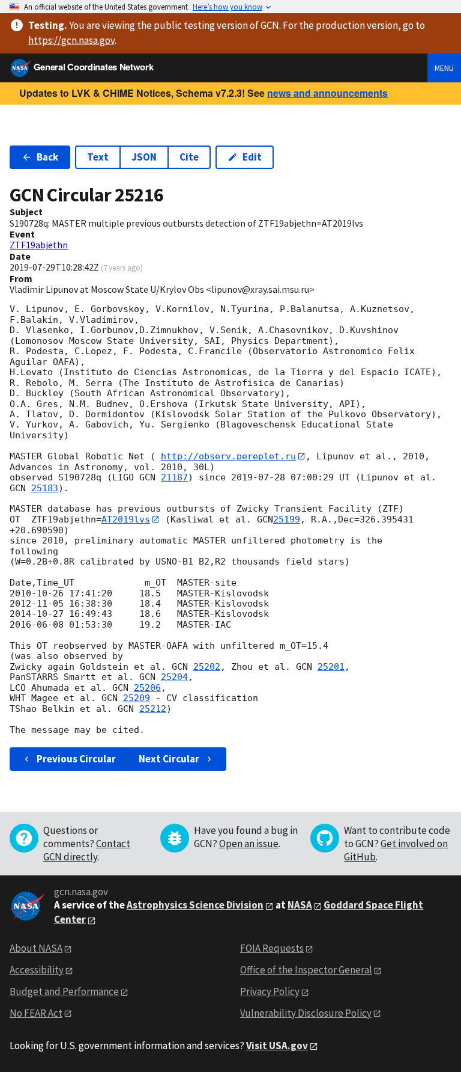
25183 (44, 488)
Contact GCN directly (86, 850)
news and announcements (327, 93)
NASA (300, 904)
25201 (331, 666)
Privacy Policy (270, 991)
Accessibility (37, 969)
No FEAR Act (36, 1013)
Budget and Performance (64, 991)
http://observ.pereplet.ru (228, 456)
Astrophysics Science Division (195, 904)
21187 (174, 477)
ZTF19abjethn (39, 245)
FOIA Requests (272, 948)
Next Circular (169, 758)
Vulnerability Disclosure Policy (306, 1013)
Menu (444, 68)
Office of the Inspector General (306, 969)
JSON (144, 157)
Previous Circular (76, 758)
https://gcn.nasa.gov (71, 40)
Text (98, 157)
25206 (147, 687)
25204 (174, 677)
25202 (206, 666)
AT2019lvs (125, 519)
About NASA (36, 948)
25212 (152, 708)
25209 (136, 698)
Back (47, 157)
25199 (286, 519)
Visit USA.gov (277, 1045)
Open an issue (249, 843)
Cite (189, 157)
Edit (252, 157)
